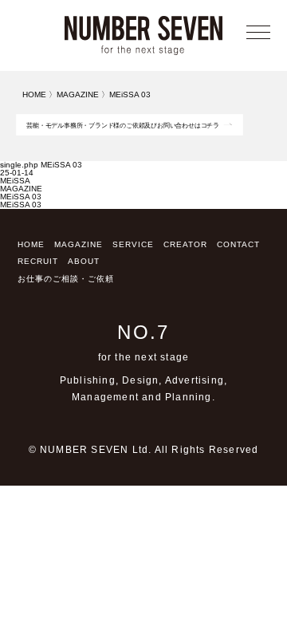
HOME (31, 244)
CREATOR (185, 244)
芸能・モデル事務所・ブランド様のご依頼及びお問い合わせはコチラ (122, 125)
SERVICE (133, 244)
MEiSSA (15, 180)
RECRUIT (38, 261)
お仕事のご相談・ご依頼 (66, 278)
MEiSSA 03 (20, 196)
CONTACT (238, 244)
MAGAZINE (21, 188)
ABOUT (84, 261)
